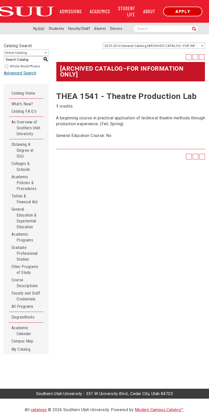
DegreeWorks (22, 317)
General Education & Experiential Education (23, 218)
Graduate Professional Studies (24, 253)
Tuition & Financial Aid (24, 199)
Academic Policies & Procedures (23, 182)
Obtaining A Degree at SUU (22, 150)
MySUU (39, 29)
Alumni (100, 28)
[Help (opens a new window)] (202, 57)
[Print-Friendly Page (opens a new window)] (195, 57)
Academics (100, 11)
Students (56, 28)
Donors (116, 28)
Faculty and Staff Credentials (25, 296)
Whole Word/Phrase (25, 66)
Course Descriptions (24, 283)
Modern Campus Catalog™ (159, 409)
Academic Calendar (21, 330)
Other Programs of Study (24, 269)
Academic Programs (22, 237)
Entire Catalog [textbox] (16, 53)
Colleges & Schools (20, 166)
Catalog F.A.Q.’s (23, 111)
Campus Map (22, 341)
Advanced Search (20, 73)
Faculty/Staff (79, 28)
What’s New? (22, 104)
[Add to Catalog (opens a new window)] (188, 57)
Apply (182, 11)
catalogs (39, 409)
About (149, 11)
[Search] (194, 29)
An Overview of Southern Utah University (25, 128)
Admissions (71, 11)
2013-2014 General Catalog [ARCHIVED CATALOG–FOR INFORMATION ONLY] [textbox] (154, 46)
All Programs (22, 306)
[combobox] (154, 46)
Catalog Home (23, 93)
